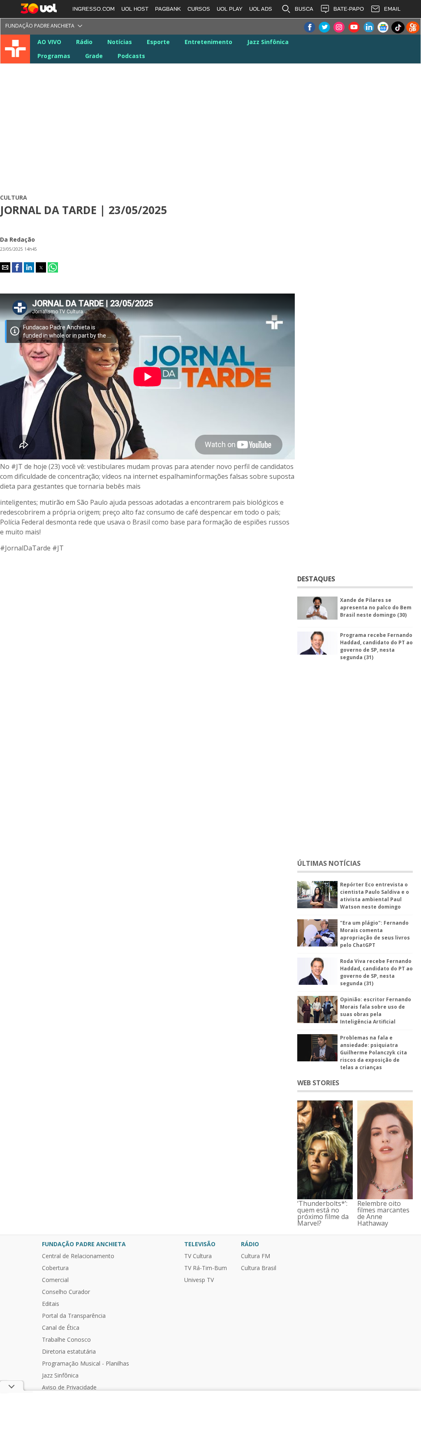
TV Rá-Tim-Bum (205, 1268)
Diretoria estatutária (69, 1351)
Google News (383, 27)
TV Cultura (15, 49)
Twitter (324, 27)
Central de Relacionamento (78, 1256)
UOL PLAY (230, 9)
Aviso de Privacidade (69, 1387)
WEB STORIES (318, 1082)
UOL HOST (134, 9)
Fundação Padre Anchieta (39, 25)
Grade (94, 56)
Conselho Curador (66, 1292)
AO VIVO (49, 42)
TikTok (398, 27)
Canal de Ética (60, 1328)
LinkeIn (368, 27)
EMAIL (392, 9)
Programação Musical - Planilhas (85, 1363)
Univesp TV (199, 1280)
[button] (5, 267)
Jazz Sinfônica (268, 42)
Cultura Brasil (258, 1268)
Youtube (353, 27)
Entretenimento (208, 42)
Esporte (158, 42)
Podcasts (131, 56)
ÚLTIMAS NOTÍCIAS (329, 863)
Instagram (338, 27)
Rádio (84, 42)
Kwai (412, 27)
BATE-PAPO (348, 9)
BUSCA (304, 9)
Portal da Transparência (74, 1316)
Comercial (55, 1280)
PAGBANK (168, 9)
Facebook (309, 27)
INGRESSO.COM (93, 9)
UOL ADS (260, 9)
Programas (53, 56)
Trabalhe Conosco (66, 1340)
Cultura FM (255, 1256)
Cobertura (55, 1268)
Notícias (119, 42)
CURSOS (198, 9)
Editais (50, 1304)
